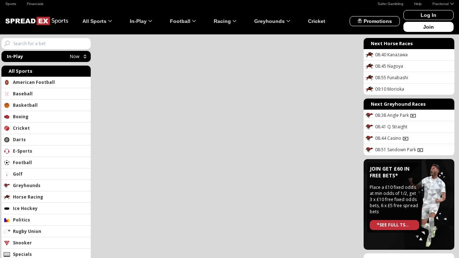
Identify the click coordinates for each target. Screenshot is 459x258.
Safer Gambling (390, 4)
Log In (428, 15)
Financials (35, 4)
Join (428, 27)
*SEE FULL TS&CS (395, 225)
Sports (10, 4)
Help (418, 4)
